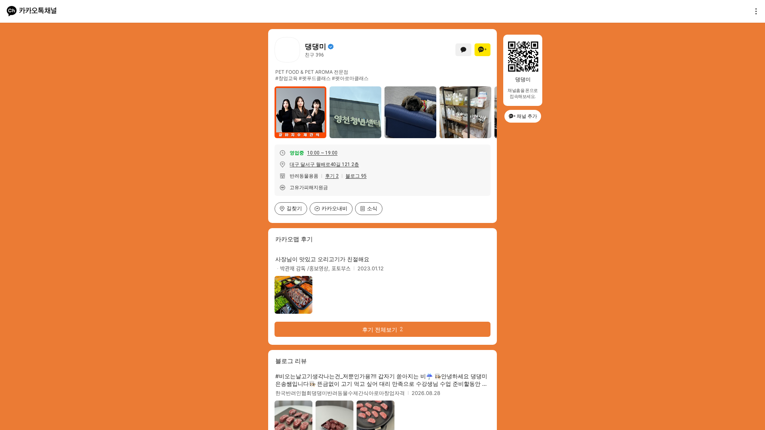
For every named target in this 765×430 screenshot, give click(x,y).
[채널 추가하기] (482, 49)
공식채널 (331, 46)
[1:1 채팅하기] (463, 49)
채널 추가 (527, 116)
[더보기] (754, 11)
